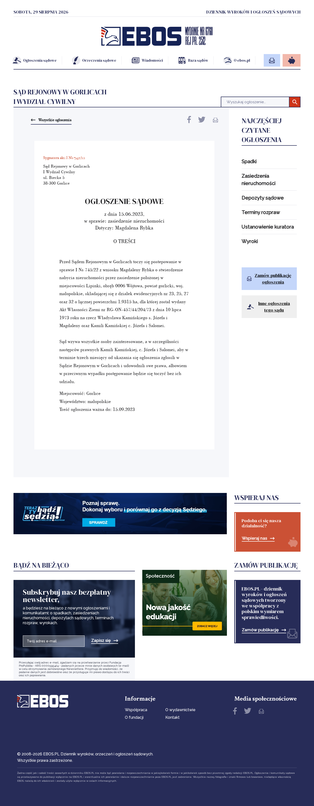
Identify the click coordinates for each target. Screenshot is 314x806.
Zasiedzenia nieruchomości (258, 179)
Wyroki (250, 241)
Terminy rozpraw (261, 212)
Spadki (249, 161)
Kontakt (172, 717)
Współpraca (136, 709)
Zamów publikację (260, 630)
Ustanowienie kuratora (268, 227)
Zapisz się (101, 640)
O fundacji (134, 717)
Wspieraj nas (254, 538)
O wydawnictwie (180, 709)
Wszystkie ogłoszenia (54, 119)
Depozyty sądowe (263, 198)
